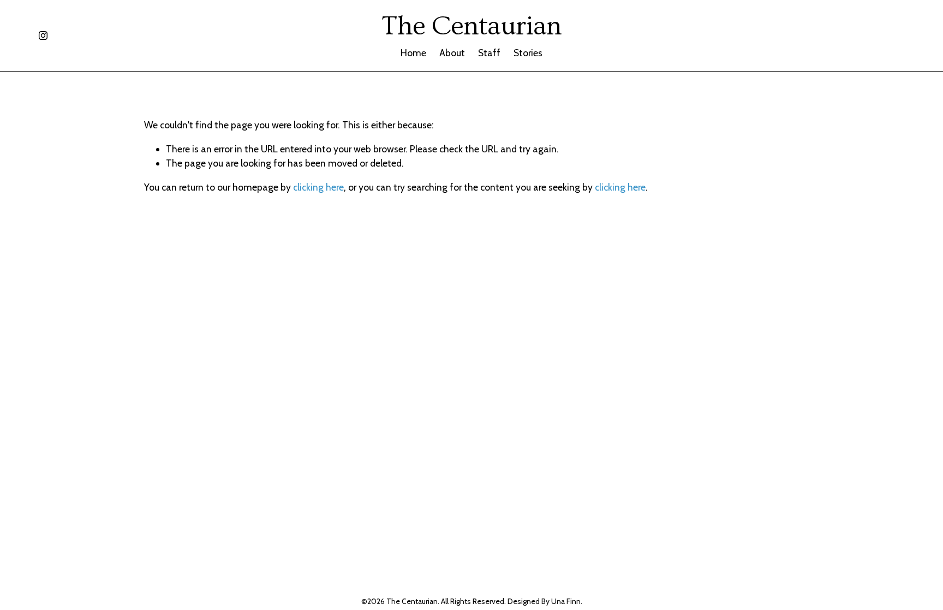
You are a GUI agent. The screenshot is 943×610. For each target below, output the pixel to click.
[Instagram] (43, 35)
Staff (489, 52)
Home (413, 52)
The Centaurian (471, 26)
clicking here (318, 187)
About (452, 52)
